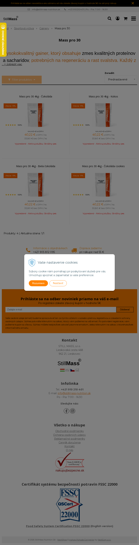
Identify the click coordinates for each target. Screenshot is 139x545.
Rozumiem (38, 283)
